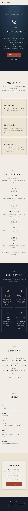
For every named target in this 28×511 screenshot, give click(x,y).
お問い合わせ (14, 59)
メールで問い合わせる (14, 484)
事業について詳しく (14, 54)
